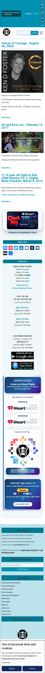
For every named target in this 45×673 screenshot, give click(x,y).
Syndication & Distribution (10, 595)
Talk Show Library (7, 589)
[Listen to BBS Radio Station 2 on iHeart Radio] (22, 421)
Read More (6, 117)
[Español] (42, 22)
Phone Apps (6, 602)
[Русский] (42, 19)
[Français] (42, 7)
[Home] (7, 33)
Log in (36, 14)
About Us (5, 605)
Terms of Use (6, 614)
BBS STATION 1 (22, 308)
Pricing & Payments (8, 586)
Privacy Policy (6, 611)
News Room (6, 598)
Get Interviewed (7, 592)
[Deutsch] (42, 10)
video (27, 278)
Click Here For (22, 285)
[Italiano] (42, 13)
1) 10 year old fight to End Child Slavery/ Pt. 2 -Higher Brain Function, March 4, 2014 (22, 178)
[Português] (42, 16)
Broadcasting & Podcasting (11, 583)
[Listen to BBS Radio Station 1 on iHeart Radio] (22, 407)
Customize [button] (6, 663)
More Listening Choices (22, 288)
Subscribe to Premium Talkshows (12, 13)
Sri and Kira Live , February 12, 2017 (22, 126)
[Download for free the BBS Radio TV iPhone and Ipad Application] (22, 365)
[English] (42, 1)
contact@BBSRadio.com (20, 545)
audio (26, 269)
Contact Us (5, 608)
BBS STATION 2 (22, 319)
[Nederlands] (42, 4)
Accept (32, 669)
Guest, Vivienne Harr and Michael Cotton (18, 195)
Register (28, 14)
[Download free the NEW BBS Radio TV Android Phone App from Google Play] (22, 355)
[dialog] (22, 656)
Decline (12, 669)
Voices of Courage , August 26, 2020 (20, 45)
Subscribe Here (22, 504)
